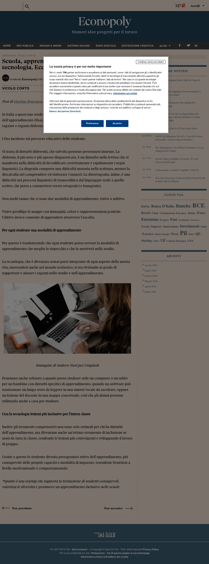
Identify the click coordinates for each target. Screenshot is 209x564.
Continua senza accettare (151, 62)
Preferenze (92, 123)
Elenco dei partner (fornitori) (65, 111)
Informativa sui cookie (125, 93)
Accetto (117, 123)
